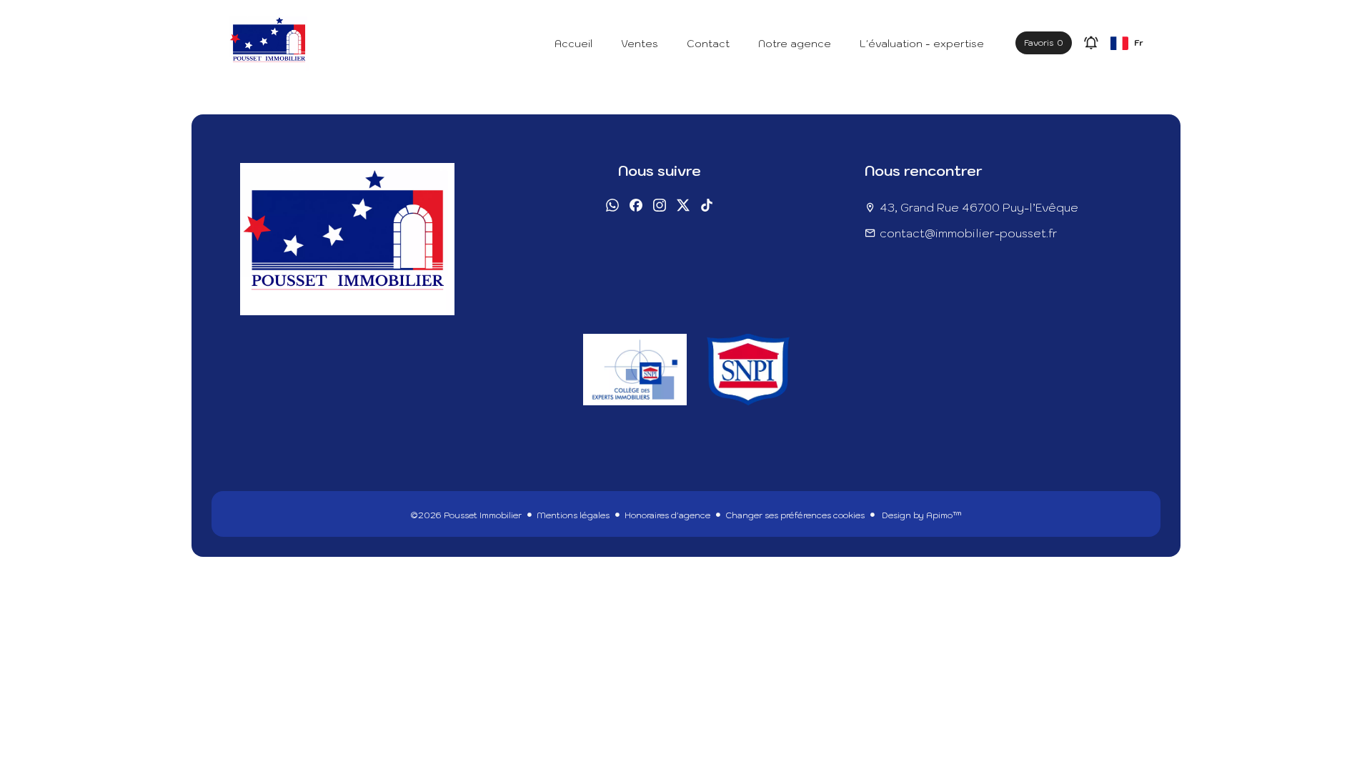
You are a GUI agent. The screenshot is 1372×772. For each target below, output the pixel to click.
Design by (921, 515)
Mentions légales (573, 515)
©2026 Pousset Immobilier (466, 515)
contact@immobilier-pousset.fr (969, 233)
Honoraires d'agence (667, 515)
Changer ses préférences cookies (795, 515)
